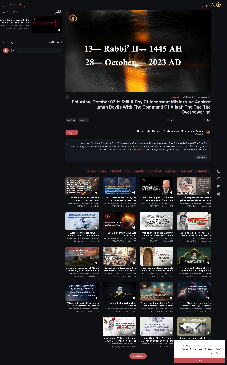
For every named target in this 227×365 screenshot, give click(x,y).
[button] (220, 179)
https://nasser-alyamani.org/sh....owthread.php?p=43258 (179, 149)
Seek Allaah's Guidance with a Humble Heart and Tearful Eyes (120, 269)
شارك (81, 120)
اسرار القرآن (116, 171)
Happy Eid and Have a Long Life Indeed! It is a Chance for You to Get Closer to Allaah (156, 271)
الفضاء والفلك (186, 171)
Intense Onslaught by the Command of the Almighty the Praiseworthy (195, 271)
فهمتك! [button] (199, 360)
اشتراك (72, 132)
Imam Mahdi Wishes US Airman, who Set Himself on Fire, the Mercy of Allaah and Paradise (120, 341)
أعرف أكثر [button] (215, 352)
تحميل (69, 120)
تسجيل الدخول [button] (12, 4)
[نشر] (6, 50)
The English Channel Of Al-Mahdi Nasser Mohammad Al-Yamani (171, 131)
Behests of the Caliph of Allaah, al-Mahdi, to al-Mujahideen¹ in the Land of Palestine (82, 271)
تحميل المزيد (138, 356)
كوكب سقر (138, 171)
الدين (128, 171)
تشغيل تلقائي (9, 11)
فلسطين (176, 96)
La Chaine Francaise (202, 238)
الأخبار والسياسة (203, 171)
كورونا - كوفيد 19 (154, 171)
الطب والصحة (171, 171)
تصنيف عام (90, 171)
